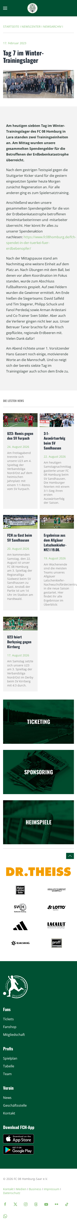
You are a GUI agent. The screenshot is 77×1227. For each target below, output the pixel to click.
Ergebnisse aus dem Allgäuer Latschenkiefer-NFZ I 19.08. (55, 542)
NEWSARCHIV (52, 26)
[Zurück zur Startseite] (32, 8)
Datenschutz (11, 1193)
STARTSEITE (11, 26)
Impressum (51, 1189)
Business (35, 1189)
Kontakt (8, 1189)
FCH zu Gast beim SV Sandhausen (19, 538)
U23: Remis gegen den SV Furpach (20, 436)
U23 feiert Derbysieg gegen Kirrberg (19, 641)
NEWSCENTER (31, 26)
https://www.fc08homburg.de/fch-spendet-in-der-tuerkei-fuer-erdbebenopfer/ (41, 243)
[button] (5, 8)
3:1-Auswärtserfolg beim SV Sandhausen (54, 440)
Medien (21, 1189)
